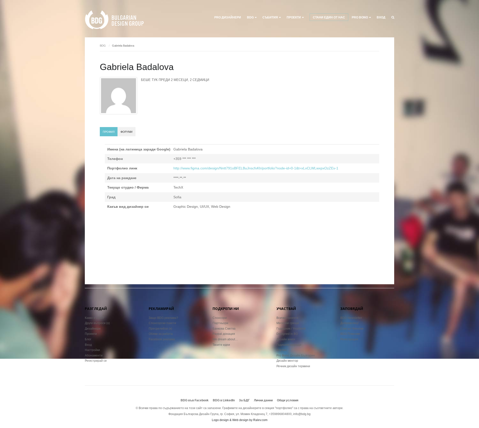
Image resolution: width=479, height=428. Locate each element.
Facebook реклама (162, 339)
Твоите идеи (221, 345)
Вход (381, 17)
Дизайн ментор (287, 360)
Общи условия (287, 400)
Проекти (91, 334)
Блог (88, 339)
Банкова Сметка (224, 328)
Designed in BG (287, 334)
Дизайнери (93, 328)
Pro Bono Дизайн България (295, 355)
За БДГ (244, 400)
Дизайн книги (285, 339)
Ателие (281, 350)
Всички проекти (287, 318)
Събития (270, 17)
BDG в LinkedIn (224, 400)
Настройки (92, 350)
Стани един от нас (329, 17)
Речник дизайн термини (293, 366)
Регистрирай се (96, 360)
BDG (250, 17)
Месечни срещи (287, 323)
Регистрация (349, 339)
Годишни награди (288, 345)
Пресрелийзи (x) (160, 328)
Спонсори (220, 318)
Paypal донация (224, 334)
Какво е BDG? (94, 318)
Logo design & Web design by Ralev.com (239, 420)
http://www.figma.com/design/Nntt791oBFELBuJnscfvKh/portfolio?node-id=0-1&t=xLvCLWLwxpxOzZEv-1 (255, 168)
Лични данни (263, 400)
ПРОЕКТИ (294, 17)
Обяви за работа (161, 334)
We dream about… (225, 339)
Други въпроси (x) (97, 323)
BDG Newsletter (351, 318)
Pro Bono (360, 17)
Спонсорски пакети (162, 323)
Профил (109, 131)
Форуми (126, 131)
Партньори (220, 323)
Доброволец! (349, 323)
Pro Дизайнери (227, 17)
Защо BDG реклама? (163, 318)
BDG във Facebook (195, 400)
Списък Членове (352, 328)
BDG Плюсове (350, 334)
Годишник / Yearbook (291, 328)
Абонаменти (94, 355)
